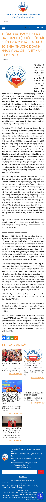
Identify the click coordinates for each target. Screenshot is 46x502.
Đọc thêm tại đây (15, 374)
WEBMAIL (23, 477)
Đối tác (4, 488)
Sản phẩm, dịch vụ (23, 490)
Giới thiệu (23, 484)
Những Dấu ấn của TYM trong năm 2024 (34, 394)
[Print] (16, 338)
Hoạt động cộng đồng (23, 492)
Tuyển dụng (31, 499)
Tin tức (4, 498)
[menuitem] (24, 27)
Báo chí (11, 497)
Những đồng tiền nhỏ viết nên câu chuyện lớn (11, 364)
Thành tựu (35, 486)
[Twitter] (8, 338)
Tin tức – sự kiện (20, 497)
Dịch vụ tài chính (8, 492)
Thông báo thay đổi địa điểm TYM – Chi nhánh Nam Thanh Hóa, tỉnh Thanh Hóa (33, 365)
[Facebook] (4, 338)
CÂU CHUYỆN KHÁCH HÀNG (10, 495)
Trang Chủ (6, 482)
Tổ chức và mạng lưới (9, 486)
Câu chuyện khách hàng (28, 495)
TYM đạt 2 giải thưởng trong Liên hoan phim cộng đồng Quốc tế (11, 430)
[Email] (12, 338)
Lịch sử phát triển (24, 486)
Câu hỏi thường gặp (15, 488)
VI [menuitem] (29, 27)
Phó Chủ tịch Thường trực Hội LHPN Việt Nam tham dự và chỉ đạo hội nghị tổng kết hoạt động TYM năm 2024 (12, 398)
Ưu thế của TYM (38, 492)
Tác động (30, 497)
